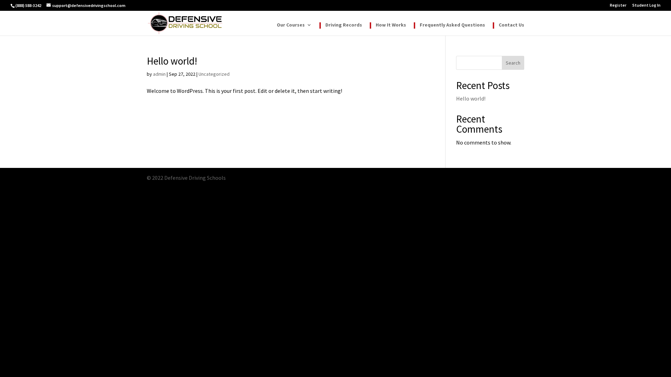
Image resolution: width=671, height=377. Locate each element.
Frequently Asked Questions (452, 25)
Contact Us (511, 25)
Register (618, 5)
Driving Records (343, 25)
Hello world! (172, 60)
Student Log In (646, 5)
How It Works (391, 25)
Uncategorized (214, 74)
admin (159, 74)
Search (513, 63)
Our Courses (291, 25)
